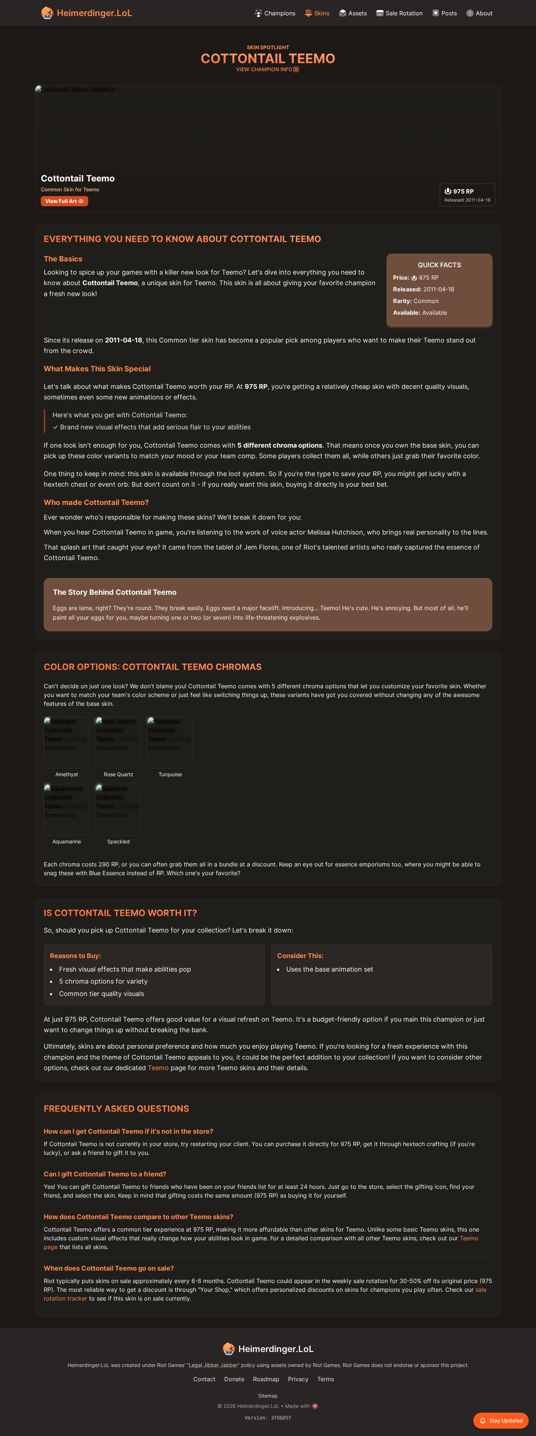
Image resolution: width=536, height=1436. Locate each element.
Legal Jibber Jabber (213, 1365)
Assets (358, 13)
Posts (449, 13)
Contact (204, 1379)
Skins (322, 13)
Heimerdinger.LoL (276, 1349)
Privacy (298, 1379)
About (484, 13)
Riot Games (170, 1365)
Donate (234, 1379)
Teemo (158, 1068)
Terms (325, 1379)
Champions (279, 13)
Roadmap (266, 1379)
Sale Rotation (404, 13)
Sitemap (268, 1396)
